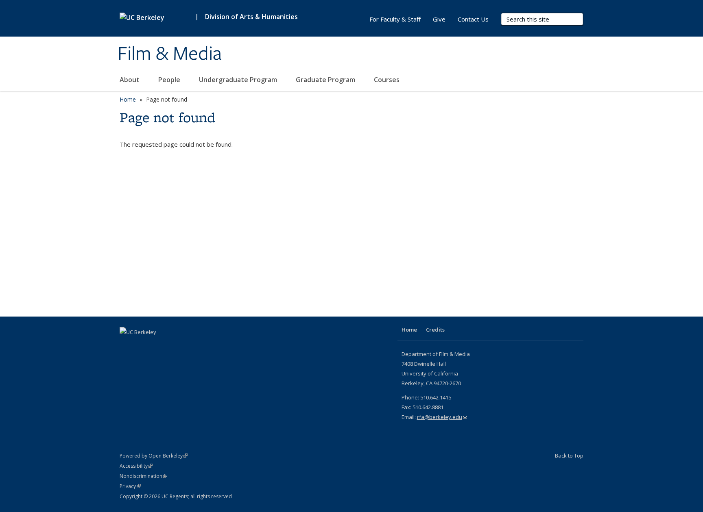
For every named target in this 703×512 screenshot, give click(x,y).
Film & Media (170, 54)
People (170, 79)
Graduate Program (326, 79)
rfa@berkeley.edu (442, 417)
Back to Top (569, 455)
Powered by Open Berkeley (154, 455)
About (130, 79)
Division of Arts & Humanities (251, 16)
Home (128, 99)
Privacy (130, 486)
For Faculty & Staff (395, 19)
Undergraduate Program (239, 79)
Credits (435, 329)
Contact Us (473, 19)
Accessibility (136, 465)
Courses (387, 79)
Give (439, 19)
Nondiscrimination (143, 476)
